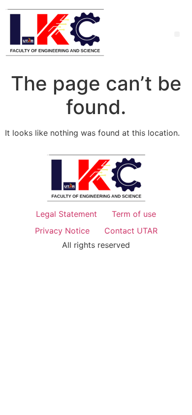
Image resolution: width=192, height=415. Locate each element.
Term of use (134, 214)
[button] (177, 34)
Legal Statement (66, 214)
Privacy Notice (62, 231)
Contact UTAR (131, 231)
